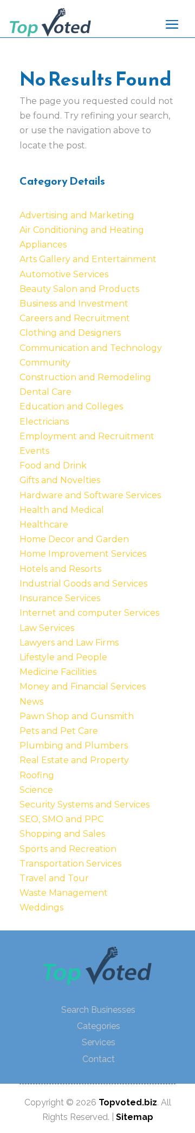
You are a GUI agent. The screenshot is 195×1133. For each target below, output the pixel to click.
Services (98, 1042)
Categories (98, 1026)
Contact (98, 1059)
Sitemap (134, 1117)
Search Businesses (98, 1010)
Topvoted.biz (128, 1102)
